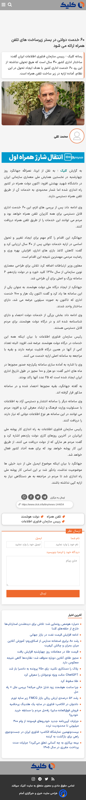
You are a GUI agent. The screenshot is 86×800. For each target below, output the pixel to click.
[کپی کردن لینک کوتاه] (43, 504)
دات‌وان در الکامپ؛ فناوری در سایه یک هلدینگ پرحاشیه (44, 704)
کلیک (23, 786)
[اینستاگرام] (33, 779)
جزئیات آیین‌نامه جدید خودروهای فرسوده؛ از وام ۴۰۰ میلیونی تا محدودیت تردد (46, 723)
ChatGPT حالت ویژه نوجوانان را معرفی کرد (51, 675)
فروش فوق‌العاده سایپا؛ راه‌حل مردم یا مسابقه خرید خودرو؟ (46, 712)
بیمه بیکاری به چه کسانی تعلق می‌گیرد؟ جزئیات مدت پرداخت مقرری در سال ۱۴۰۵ (46, 745)
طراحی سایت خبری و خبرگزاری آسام (38, 793)
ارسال (43, 594)
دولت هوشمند (30, 516)
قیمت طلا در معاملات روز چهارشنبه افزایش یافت (47, 652)
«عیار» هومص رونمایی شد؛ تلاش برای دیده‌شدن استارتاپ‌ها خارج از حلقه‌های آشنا (42, 626)
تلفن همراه (54, 516)
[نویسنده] (76, 136)
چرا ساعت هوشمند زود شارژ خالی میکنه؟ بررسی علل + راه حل (42, 689)
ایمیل (38, 538)
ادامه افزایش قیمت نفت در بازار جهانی (54, 635)
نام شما (75, 538)
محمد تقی (61, 136)
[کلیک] (72, 5)
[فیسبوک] (31, 498)
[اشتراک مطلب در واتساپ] (24, 497)
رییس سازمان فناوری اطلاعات (41, 521)
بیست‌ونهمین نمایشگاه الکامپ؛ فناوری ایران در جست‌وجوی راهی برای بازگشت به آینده (42, 734)
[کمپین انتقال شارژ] (43, 157)
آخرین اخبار (74, 615)
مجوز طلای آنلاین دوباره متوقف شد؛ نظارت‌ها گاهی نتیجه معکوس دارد (43, 660)
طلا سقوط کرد (69, 681)
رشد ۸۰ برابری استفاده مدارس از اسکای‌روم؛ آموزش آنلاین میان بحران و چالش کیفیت (43, 643)
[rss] (52, 779)
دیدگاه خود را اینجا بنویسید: (63, 552)
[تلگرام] (45, 498)
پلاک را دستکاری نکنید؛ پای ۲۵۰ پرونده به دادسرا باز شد (43, 669)
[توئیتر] (38, 498)
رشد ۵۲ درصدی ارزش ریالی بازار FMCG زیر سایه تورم (44, 698)
